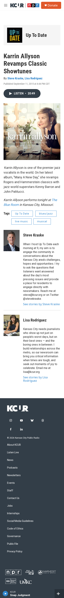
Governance (14, 536)
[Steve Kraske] (12, 240)
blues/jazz (46, 213)
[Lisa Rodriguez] (12, 325)
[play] (5, 593)
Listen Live (13, 452)
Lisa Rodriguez (33, 78)
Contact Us (13, 498)
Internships (13, 513)
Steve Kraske (15, 78)
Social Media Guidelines (20, 521)
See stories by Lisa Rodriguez (35, 378)
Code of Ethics (15, 528)
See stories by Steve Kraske (41, 304)
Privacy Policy (14, 551)
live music (21, 221)
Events (11, 483)
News (10, 460)
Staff (10, 490)
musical (42, 221)
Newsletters (14, 475)
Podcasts (12, 467)
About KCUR (14, 445)
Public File (12, 544)
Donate (53, 5)
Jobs (10, 505)
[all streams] (59, 593)
